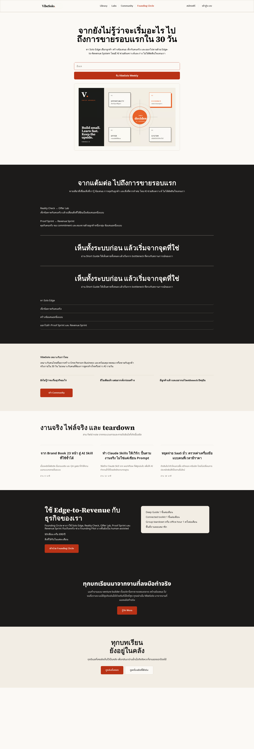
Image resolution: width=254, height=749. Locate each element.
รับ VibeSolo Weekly (127, 75)
